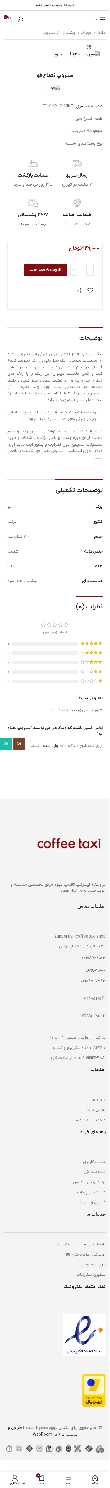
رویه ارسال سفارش (89, 1182)
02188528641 (94, 998)
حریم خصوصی (93, 1264)
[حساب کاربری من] (21, 19)
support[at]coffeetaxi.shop (80, 936)
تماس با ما (96, 1110)
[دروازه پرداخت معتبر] (94, 1390)
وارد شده (50, 746)
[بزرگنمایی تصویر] (88, 47)
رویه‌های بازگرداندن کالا (86, 1254)
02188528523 (93, 1016)
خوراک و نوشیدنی (76, 33)
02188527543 (93, 981)
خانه (102, 33)
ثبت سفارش (95, 1172)
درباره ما (99, 1100)
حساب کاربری (94, 1162)
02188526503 (94, 958)
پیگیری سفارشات (91, 1274)
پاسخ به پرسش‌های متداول (82, 1244)
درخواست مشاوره (91, 1120)
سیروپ (49, 33)
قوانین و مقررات (92, 1202)
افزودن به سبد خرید (45, 269)
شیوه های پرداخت (90, 1192)
